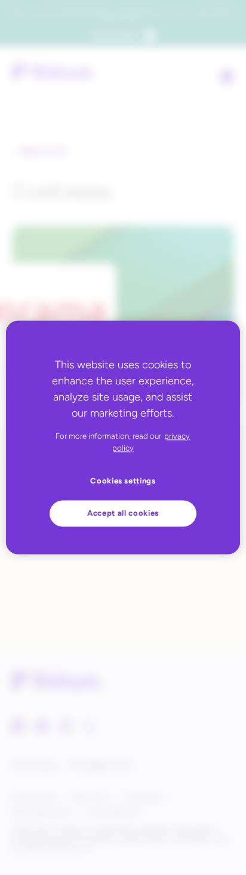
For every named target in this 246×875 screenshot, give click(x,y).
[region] (122, 437)
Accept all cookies (123, 513)
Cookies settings (123, 481)
